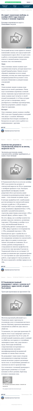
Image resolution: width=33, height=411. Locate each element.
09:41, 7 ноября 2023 (27, 139)
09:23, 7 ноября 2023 (27, 277)
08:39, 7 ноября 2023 (27, 405)
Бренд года (14, 6)
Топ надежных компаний (26, 6)
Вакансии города (5, 6)
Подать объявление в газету (13, 2)
